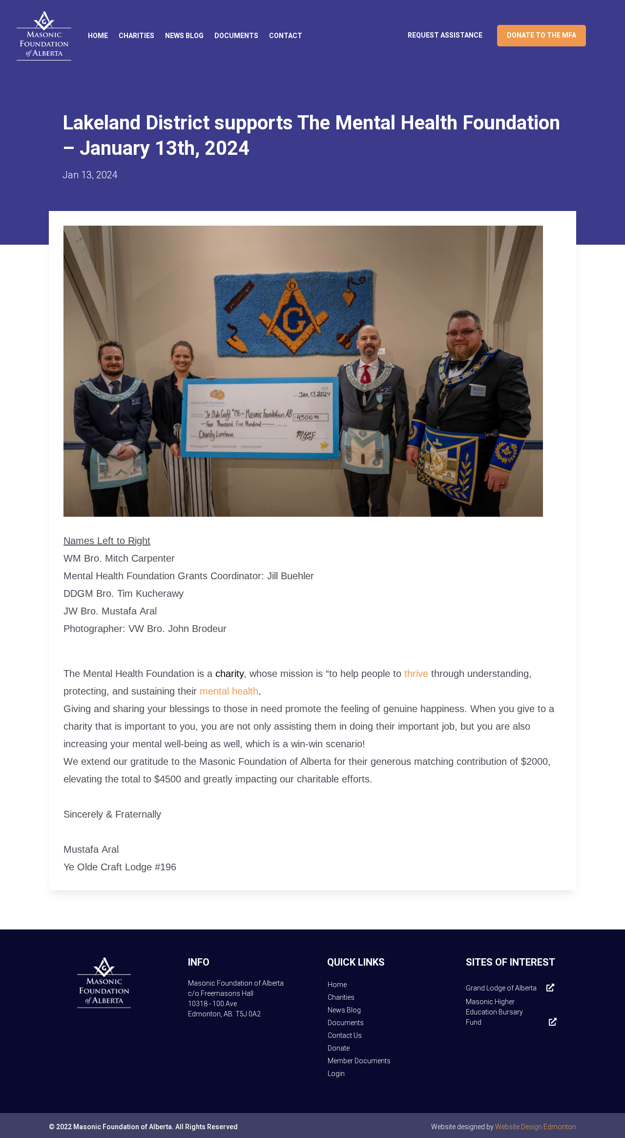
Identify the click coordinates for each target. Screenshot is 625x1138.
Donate (339, 1048)
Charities (136, 36)
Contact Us (345, 1035)
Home (98, 36)
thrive (416, 673)
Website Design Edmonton (535, 1127)
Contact (285, 36)
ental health (229, 691)
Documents (236, 36)
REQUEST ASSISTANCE (445, 36)
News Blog (184, 36)
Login (336, 1073)
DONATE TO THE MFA (541, 36)
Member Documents (359, 1061)
